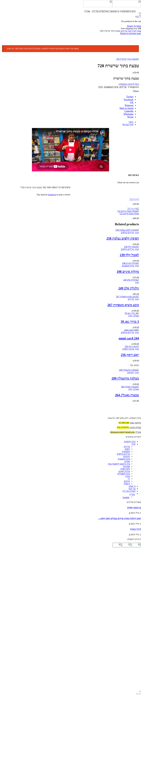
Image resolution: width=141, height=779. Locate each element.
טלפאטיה (126, 451)
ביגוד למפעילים (123, 474)
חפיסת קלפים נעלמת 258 (122, 238)
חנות (122, 11)
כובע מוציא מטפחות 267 (123, 305)
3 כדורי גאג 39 (130, 321)
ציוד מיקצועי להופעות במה (119, 464)
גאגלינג (136, 316)
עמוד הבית (136, 31)
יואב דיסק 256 (130, 355)
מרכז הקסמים (129, 11)
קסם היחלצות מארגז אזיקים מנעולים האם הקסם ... (119, 518)
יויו (129, 479)
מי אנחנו (115, 11)
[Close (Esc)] (140, 691)
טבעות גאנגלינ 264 (127, 395)
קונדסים (130, 372)
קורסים (127, 481)
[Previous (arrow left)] (140, 693)
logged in (52, 194)
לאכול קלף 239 (129, 255)
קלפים (127, 449)
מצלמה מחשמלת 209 (125, 378)
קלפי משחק (125, 469)
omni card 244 (129, 338)
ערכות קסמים (128, 349)
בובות (127, 476)
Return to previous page (130, 33)
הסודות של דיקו (98, 11)
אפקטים (126, 466)
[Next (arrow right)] (137, 693)
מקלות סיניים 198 (128, 271)
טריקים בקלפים (127, 232)
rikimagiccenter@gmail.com (122, 432)
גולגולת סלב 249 (128, 288)
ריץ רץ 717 (134, 199)
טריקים (124, 31)
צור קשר (108, 11)
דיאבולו (127, 484)
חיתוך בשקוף (135, 529)
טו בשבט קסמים (134, 507)
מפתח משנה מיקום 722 (129, 213)
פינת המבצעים (111, 86)
